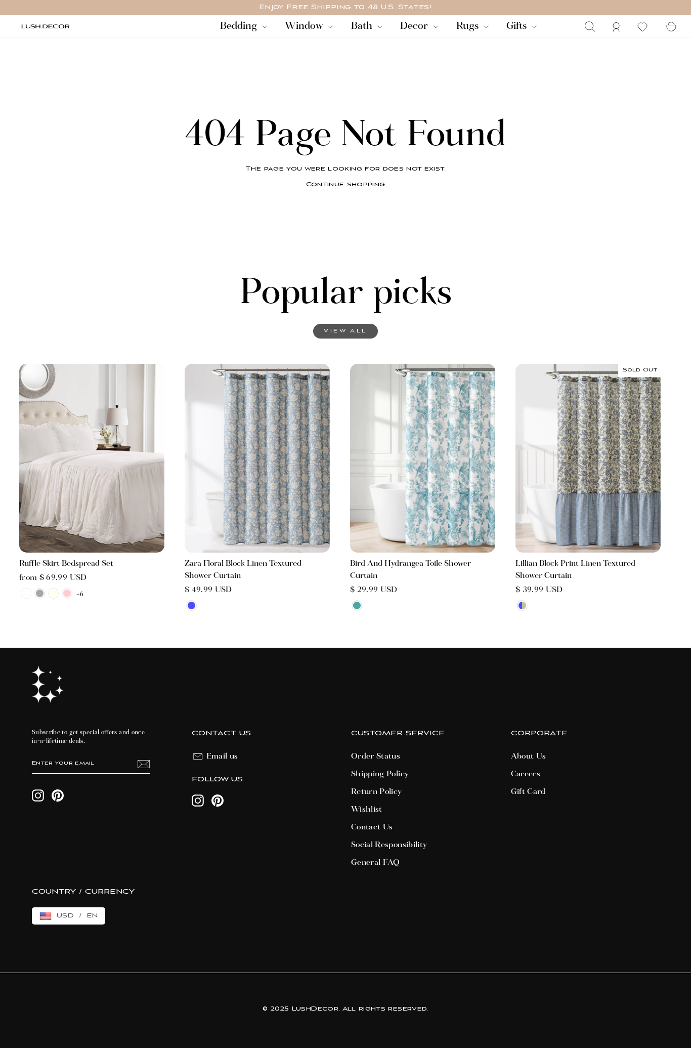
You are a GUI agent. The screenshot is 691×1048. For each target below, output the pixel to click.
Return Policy (376, 792)
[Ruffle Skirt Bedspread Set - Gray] (40, 593)
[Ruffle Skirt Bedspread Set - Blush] (67, 593)
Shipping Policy (380, 774)
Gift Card (528, 792)
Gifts (517, 26)
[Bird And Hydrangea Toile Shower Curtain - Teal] (357, 605)
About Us (528, 756)
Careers (525, 774)
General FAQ (375, 863)
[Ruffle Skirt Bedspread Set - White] (26, 593)
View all (345, 331)
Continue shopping (345, 184)
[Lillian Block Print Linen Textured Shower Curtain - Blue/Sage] (522, 605)
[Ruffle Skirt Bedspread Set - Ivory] (53, 593)
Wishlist (366, 810)
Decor (415, 26)
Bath (363, 26)
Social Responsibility (389, 845)
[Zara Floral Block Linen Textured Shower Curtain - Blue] (191, 605)
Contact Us (372, 827)
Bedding (240, 26)
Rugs (468, 26)
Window (305, 26)
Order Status (375, 756)
